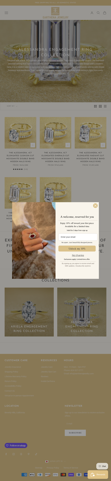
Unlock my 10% (77, 248)
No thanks (78, 255)
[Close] (95, 205)
